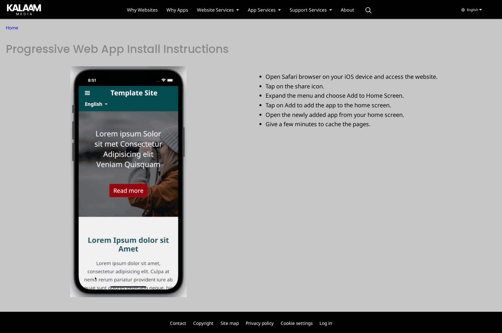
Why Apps (177, 10)
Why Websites (142, 10)
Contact (178, 323)
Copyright (203, 323)
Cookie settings (297, 323)
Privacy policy (260, 323)
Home (12, 28)
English (472, 10)
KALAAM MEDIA (18, 9)
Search (368, 10)
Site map (229, 323)
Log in (326, 323)
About (347, 10)
